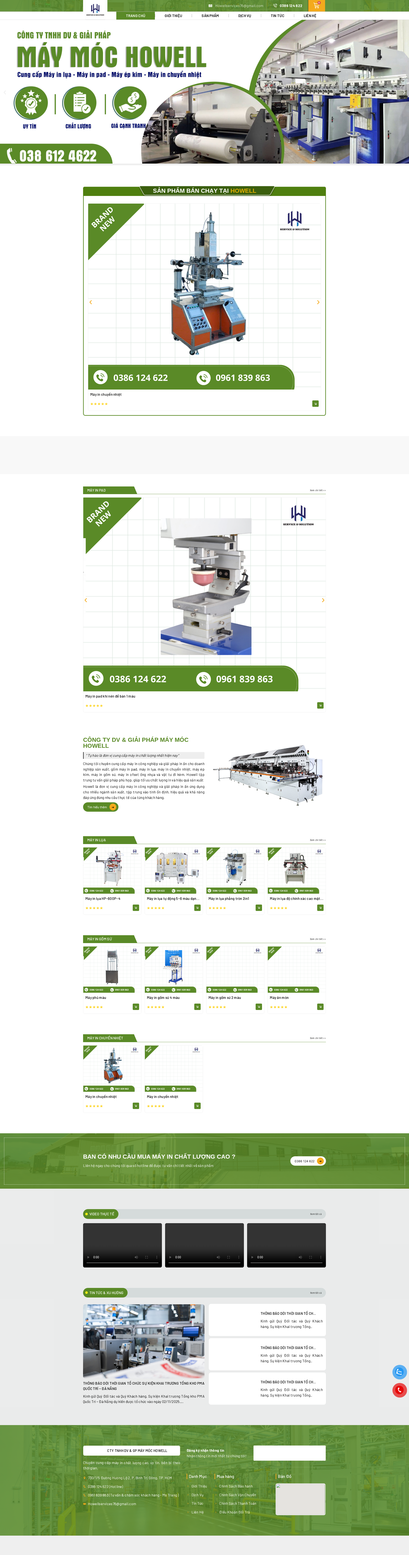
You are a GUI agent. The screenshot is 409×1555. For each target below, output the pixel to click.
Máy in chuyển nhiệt (106, 394)
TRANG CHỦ (135, 15)
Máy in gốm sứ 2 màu (225, 997)
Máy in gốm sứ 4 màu (163, 997)
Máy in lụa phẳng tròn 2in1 (229, 898)
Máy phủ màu (95, 997)
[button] (4, 92)
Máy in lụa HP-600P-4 (102, 898)
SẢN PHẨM (210, 15)
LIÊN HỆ (310, 15)
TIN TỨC (277, 15)
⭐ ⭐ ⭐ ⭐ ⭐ (99, 404)
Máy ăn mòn (279, 997)
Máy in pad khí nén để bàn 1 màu (110, 696)
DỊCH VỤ (244, 15)
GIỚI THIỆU (173, 15)
